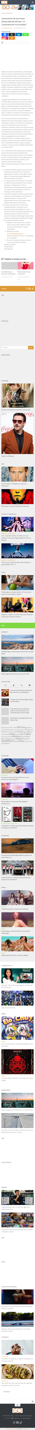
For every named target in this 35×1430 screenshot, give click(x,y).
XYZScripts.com (25, 1428)
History (11, 732)
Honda (14, 732)
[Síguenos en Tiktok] (32, 288)
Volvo (2, 743)
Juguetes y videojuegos (8, 533)
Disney (18, 729)
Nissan (19, 738)
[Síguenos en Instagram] (26, 288)
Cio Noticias (6, 1391)
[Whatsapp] (25, 34)
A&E (2, 727)
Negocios (9, 739)
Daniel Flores (8, 28)
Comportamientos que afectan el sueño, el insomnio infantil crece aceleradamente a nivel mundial (20, 711)
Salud (21, 741)
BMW (23, 727)
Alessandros (6, 727)
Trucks (26, 741)
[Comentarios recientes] (22, 685)
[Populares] (13, 685)
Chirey (3, 729)
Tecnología (4, 775)
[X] (11, 34)
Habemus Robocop (7, 456)
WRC (9, 743)
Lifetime (18, 734)
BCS (19, 727)
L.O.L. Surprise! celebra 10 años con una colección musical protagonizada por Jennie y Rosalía (16, 538)
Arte (13, 727)
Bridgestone (28, 727)
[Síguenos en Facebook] (29, 288)
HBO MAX (7, 732)
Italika (25, 732)
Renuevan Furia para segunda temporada (15, 506)
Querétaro (7, 740)
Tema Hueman (26, 1418)
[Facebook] (5, 34)
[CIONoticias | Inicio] (5, 2)
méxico (10, 736)
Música (15, 736)
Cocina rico (4, 1356)
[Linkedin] (18, 34)
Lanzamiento (5, 734)
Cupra (14, 730)
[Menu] (32, 2)
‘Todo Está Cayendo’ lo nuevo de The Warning (14, 909)
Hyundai (20, 732)
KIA (28, 732)
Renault (15, 741)
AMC (11, 727)
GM (4, 732)
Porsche (26, 739)
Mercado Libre (4, 736)
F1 (26, 729)
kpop (31, 732)
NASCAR (22, 736)
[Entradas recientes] (5, 685)
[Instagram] (5, 38)
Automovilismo (5, 823)
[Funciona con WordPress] (12, 1418)
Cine (6, 730)
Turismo (30, 741)
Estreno (22, 729)
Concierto (10, 730)
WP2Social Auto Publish (11, 1428)
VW (6, 743)
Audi (15, 727)
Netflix (14, 739)
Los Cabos (25, 733)
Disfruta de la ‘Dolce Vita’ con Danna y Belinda (14, 955)
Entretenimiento (7, 13)
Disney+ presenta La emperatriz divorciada (15, 410)
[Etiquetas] (30, 685)
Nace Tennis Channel (8, 1008)
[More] (11, 38)
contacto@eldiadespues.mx (16, 233)
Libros (12, 734)
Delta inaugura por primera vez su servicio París (15, 674)
